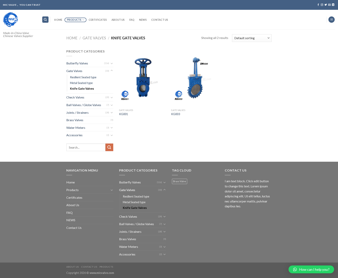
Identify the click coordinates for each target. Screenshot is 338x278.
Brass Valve (179, 181)
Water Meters (75, 127)
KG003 (175, 114)
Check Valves (75, 97)
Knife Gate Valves (82, 88)
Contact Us (159, 19)
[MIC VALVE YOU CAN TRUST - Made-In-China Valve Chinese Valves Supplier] (19, 19)
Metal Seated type (81, 83)
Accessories (74, 135)
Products (74, 19)
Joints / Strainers (77, 112)
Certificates (98, 19)
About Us (118, 19)
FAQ (132, 19)
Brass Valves (74, 120)
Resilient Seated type (83, 77)
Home (58, 19)
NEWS (143, 19)
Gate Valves (94, 38)
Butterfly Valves (77, 63)
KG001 (123, 114)
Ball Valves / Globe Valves (83, 105)
